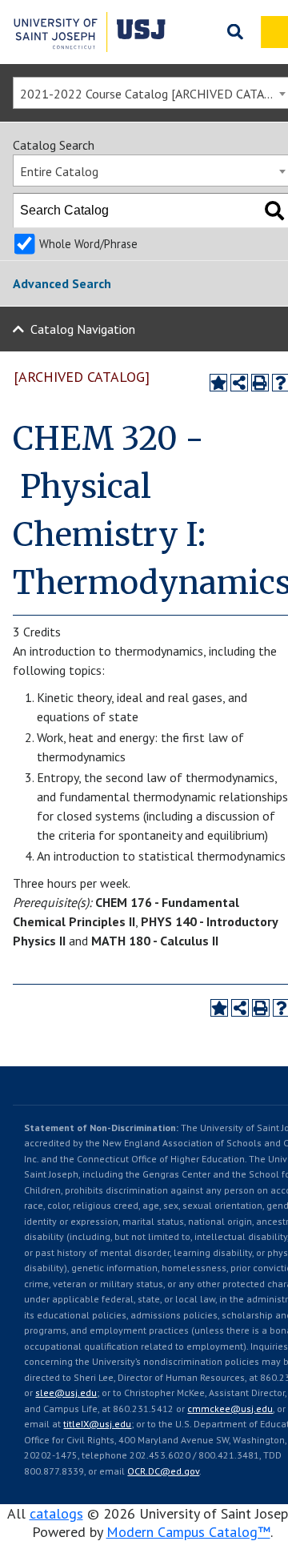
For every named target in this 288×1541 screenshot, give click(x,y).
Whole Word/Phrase (88, 243)
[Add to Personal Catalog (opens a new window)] (218, 382)
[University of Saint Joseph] (89, 32)
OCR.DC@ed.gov (163, 1471)
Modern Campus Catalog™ (188, 1532)
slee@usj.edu (66, 1392)
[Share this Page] (239, 382)
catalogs (56, 1513)
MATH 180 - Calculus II (154, 941)
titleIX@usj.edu (97, 1424)
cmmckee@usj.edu (230, 1409)
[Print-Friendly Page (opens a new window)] (260, 382)
